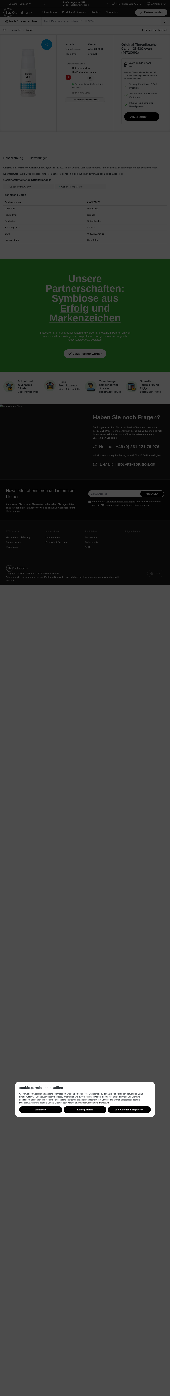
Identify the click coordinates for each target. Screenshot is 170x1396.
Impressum (104, 1103)
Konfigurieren (85, 1109)
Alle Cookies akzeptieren (129, 1109)
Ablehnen (40, 1109)
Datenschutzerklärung (88, 1103)
